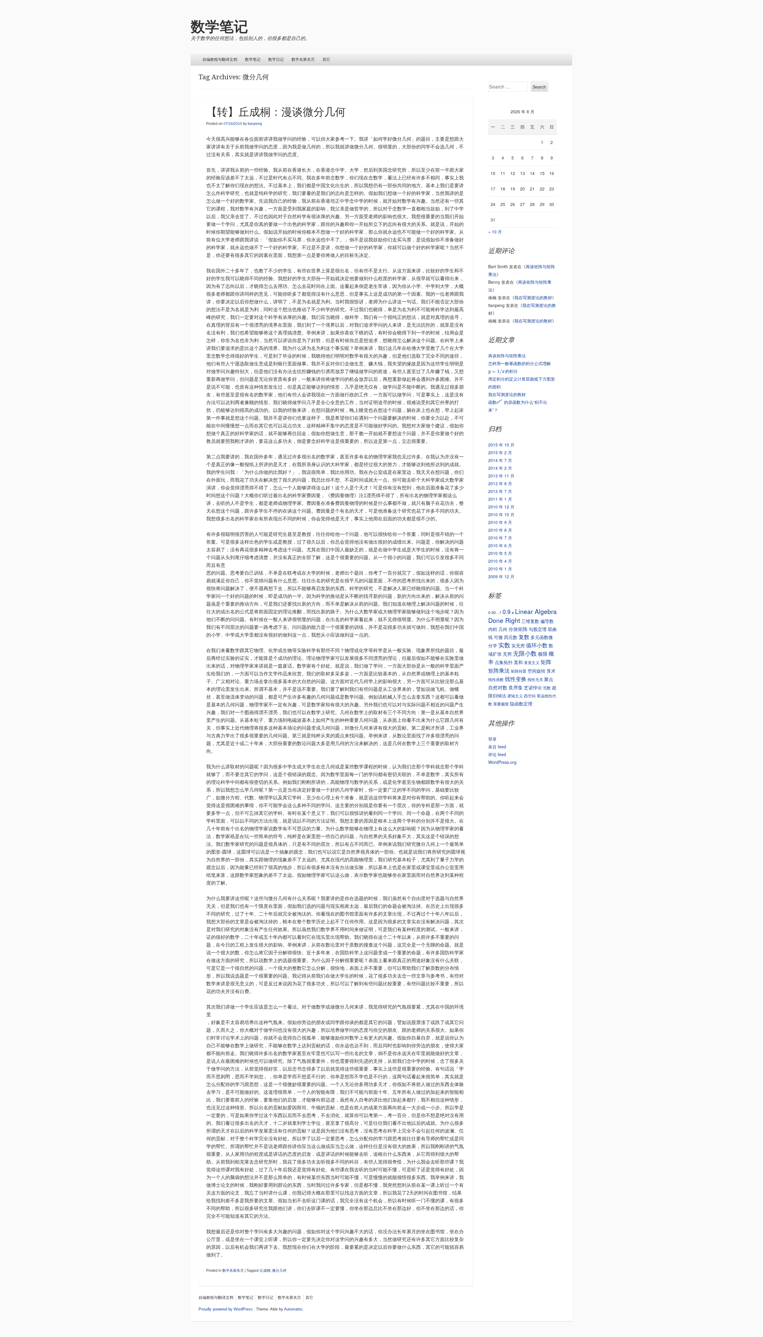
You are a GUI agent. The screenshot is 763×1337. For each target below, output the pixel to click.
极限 (543, 653)
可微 (498, 637)
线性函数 (496, 679)
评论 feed (497, 754)
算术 (551, 671)
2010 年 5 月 (500, 553)
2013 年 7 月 (500, 491)
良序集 (515, 687)
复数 (524, 636)
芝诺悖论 (533, 687)
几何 (502, 629)
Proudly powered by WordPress (225, 1309)
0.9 (507, 611)
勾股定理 (538, 629)
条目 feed (497, 747)
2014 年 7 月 (500, 460)
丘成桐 (265, 1270)
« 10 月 (495, 232)
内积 (492, 629)
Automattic (293, 1309)
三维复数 (530, 621)
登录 (492, 739)
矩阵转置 (518, 671)
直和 (518, 662)
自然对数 (497, 687)
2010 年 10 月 (501, 514)
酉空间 (530, 696)
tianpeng (255, 124)
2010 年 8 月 (500, 530)
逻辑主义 (515, 696)
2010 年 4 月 (500, 561)
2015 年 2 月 (500, 452)
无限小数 (525, 653)
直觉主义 (531, 662)
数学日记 (276, 59)
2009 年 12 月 (501, 576)
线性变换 (515, 679)
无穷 (507, 654)
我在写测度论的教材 (533, 297)
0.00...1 (494, 612)
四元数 (510, 637)
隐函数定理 (521, 703)
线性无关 (535, 679)
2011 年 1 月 (500, 499)
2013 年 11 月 (501, 476)
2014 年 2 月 (500, 468)
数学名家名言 (303, 59)
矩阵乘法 (499, 670)
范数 (547, 688)
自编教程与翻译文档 (219, 59)
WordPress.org (502, 762)
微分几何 (279, 1270)
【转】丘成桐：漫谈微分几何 (276, 112)
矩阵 (546, 662)
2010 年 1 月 (500, 569)
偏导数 (547, 621)
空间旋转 (536, 671)
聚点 (548, 679)
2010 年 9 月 (500, 522)
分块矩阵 (518, 628)
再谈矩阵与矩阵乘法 (507, 356)
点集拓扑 (504, 662)
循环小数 (537, 645)
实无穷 (518, 645)
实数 (504, 644)
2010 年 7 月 (500, 538)
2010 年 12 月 (501, 507)
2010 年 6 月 (500, 545)
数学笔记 (219, 26)
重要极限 (501, 704)
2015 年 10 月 (501, 445)
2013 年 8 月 (500, 483)
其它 (326, 59)
